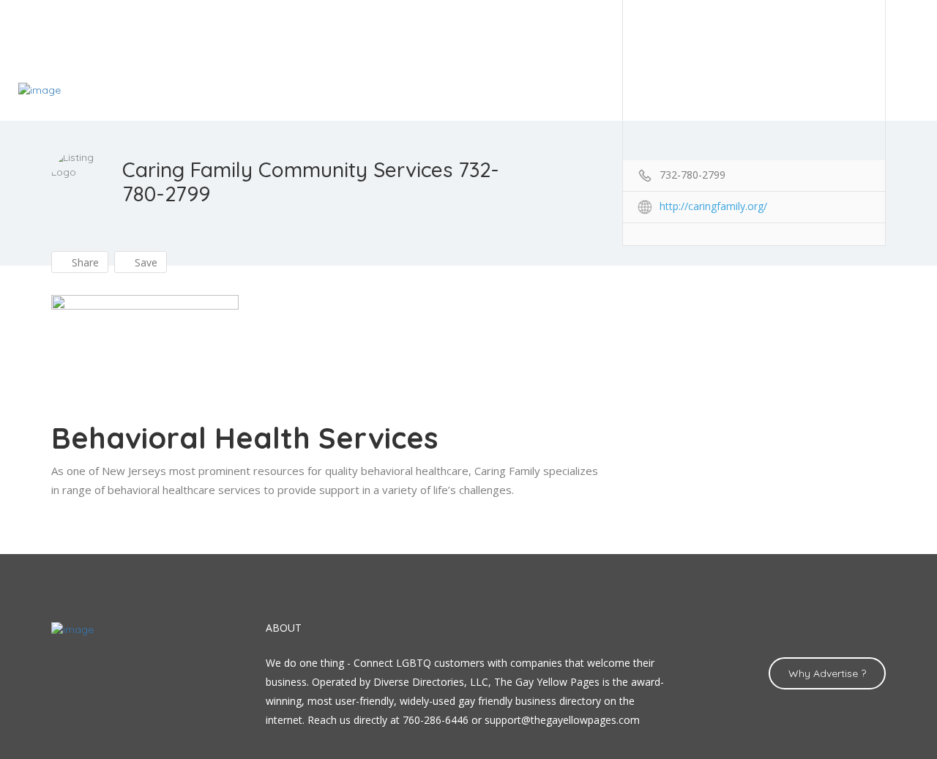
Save (144, 262)
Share (84, 262)
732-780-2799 (692, 175)
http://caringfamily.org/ (713, 206)
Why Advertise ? (827, 673)
